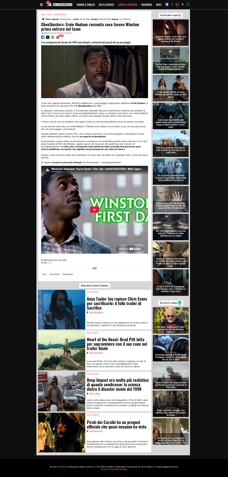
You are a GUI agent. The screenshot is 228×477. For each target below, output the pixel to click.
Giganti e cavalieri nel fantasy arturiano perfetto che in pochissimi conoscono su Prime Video (170, 385)
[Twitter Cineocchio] (171, 4)
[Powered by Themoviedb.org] (187, 5)
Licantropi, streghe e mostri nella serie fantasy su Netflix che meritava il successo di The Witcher (171, 39)
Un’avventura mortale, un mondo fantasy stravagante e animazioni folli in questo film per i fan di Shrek (170, 357)
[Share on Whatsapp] (52, 38)
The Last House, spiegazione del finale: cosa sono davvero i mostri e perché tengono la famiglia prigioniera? (171, 67)
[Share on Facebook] (42, 38)
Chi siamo (104, 469)
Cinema (49, 14)
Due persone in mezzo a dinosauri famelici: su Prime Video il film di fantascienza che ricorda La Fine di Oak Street (170, 441)
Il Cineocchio (61, 466)
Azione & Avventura (127, 5)
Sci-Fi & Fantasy (106, 5)
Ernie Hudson (55, 274)
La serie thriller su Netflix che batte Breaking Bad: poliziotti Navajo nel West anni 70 (170, 94)
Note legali (123, 469)
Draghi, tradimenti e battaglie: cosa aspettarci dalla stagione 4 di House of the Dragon (171, 413)
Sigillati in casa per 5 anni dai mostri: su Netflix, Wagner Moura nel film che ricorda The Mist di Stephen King (171, 205)
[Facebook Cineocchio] (165, 4)
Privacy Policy (113, 469)
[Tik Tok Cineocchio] (181, 4)
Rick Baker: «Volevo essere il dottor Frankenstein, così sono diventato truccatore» (171, 329)
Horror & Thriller (86, 5)
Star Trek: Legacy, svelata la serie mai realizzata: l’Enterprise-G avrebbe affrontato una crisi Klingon (171, 233)
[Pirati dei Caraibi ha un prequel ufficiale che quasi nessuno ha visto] (61, 432)
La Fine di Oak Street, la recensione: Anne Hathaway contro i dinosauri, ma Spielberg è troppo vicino (171, 289)
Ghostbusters (68, 274)
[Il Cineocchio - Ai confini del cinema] (59, 4)
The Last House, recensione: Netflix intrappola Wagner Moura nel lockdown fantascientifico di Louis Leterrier (171, 178)
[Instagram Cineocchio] (176, 4)
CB (49, 262)
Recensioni (146, 5)
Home (43, 14)
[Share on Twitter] (47, 38)
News (158, 5)
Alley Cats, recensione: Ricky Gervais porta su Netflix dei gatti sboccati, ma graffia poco (171, 150)
